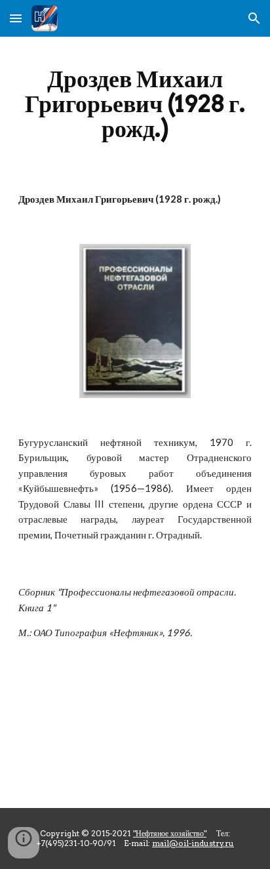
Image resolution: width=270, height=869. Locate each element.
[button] (15, 18)
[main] (135, 103)
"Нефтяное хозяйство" (169, 833)
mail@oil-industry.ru (193, 843)
